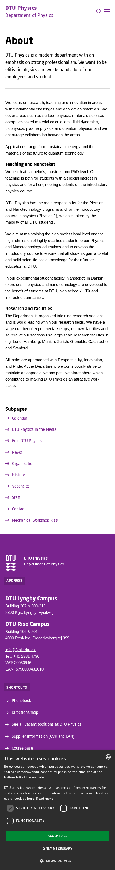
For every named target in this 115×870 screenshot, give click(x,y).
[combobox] (108, 757)
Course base (22, 748)
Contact (19, 508)
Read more (44, 798)
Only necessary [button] (57, 848)
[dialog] (57, 810)
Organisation (23, 463)
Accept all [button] (58, 835)
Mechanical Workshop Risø (35, 520)
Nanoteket (76, 278)
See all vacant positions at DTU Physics (46, 724)
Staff (16, 497)
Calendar (19, 418)
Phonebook (21, 700)
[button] (107, 11)
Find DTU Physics (27, 440)
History (18, 474)
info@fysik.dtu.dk (20, 649)
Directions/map (25, 712)
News (17, 452)
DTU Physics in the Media (34, 429)
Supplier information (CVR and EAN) (43, 736)
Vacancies (21, 486)
